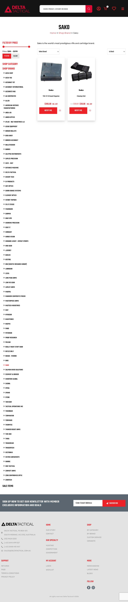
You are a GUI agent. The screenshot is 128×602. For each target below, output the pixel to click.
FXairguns (9, 209)
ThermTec (8, 424)
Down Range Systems (13, 190)
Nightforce (9, 319)
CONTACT (50, 534)
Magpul (8, 291)
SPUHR (7, 392)
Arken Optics (10, 117)
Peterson (8, 333)
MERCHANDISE (93, 566)
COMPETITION (51, 549)
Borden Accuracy (11, 140)
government (52, 553)
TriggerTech (9, 447)
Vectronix (9, 452)
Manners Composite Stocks (15, 296)
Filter (6, 56)
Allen (7, 100)
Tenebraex (9, 411)
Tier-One (8, 434)
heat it (7, 227)
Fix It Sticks (9, 204)
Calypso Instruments (13, 154)
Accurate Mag (10, 91)
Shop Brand (65, 33)
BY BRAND (91, 534)
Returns (5, 566)
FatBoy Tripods (10, 200)
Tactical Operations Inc (14, 406)
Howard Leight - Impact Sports (16, 241)
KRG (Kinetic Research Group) (16, 264)
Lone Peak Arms (11, 277)
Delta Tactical (10, 172)
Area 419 (8, 112)
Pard (7, 328)
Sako (7, 365)
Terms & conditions (10, 573)
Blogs (90, 573)
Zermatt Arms (10, 470)
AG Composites (10, 96)
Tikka (7, 438)
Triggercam (9, 443)
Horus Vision (10, 236)
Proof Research (11, 337)
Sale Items (7, 486)
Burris (7, 149)
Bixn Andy (9, 135)
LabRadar (8, 268)
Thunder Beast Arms (12, 429)
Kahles (7, 255)
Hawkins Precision (12, 222)
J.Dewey (8, 250)
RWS (6, 360)
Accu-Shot (9, 73)
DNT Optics (9, 186)
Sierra (7, 383)
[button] (122, 8)
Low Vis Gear (10, 282)
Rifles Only (9, 351)
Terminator (9, 415)
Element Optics (10, 195)
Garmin (8, 213)
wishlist (50, 570)
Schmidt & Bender (12, 374)
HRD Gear (8, 245)
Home (53, 33)
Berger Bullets (10, 131)
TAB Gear (8, 402)
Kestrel (8, 259)
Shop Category (10, 64)
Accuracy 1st (10, 82)
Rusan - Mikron (11, 356)
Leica (7, 273)
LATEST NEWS (92, 570)
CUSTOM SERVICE (94, 537)
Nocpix (7, 323)
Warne (7, 461)
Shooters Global (11, 379)
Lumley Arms (10, 287)
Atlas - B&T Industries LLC (15, 121)
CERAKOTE (91, 541)
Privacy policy (8, 577)
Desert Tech (9, 177)
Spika (7, 388)
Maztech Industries (12, 305)
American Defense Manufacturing (11, 107)
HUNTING (50, 545)
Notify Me (48, 110)
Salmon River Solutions (14, 369)
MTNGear (8, 314)
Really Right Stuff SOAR (14, 346)
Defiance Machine (11, 167)
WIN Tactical (10, 466)
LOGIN (48, 566)
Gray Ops (8, 218)
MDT (6, 310)
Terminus (8, 420)
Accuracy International (14, 87)
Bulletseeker (10, 144)
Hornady (8, 232)
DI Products (9, 181)
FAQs (3, 570)
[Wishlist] (114, 8)
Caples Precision (11, 158)
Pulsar (7, 342)
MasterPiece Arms (12, 300)
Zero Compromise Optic (13, 475)
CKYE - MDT (9, 163)
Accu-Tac (8, 77)
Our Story (50, 530)
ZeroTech (8, 479)
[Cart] (106, 8)
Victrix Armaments (12, 457)
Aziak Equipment (11, 126)
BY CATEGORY (92, 530)
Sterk (7, 397)
